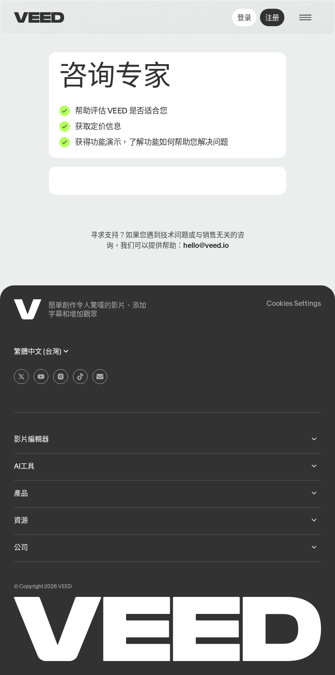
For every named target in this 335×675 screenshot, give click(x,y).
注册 (272, 17)
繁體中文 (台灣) (38, 352)
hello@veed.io (206, 245)
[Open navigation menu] (310, 17)
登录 (244, 17)
